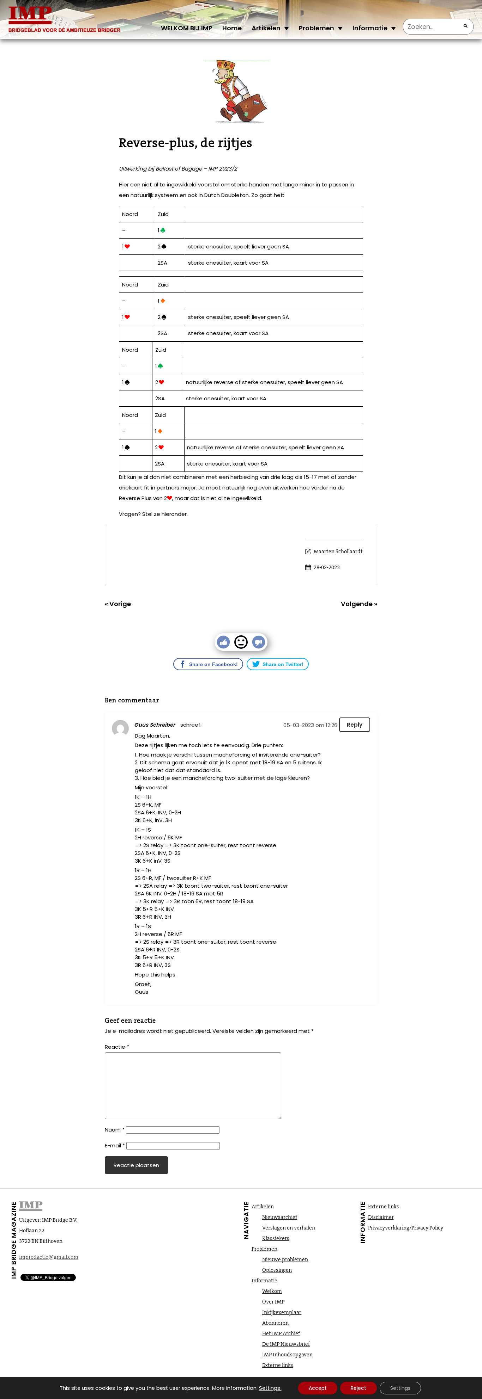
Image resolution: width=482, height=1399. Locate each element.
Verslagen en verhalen (288, 1227)
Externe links (277, 1365)
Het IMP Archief (281, 1333)
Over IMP (273, 1301)
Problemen (316, 28)
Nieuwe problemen (285, 1259)
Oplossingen (277, 1270)
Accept (318, 1388)
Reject (358, 1388)
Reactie (117, 1046)
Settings (269, 1388)
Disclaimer (381, 1217)
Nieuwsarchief (279, 1217)
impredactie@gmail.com (48, 1257)
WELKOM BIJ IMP (186, 28)
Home (232, 28)
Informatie (370, 28)
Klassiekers (275, 1238)
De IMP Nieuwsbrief (286, 1344)
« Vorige (118, 603)
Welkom (272, 1291)
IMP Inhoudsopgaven (287, 1354)
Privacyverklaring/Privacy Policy (405, 1227)
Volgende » (359, 603)
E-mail (115, 1145)
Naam (115, 1129)
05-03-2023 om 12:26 (310, 725)
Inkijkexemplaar (281, 1312)
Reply (354, 724)
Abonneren (275, 1322)
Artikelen (266, 28)
